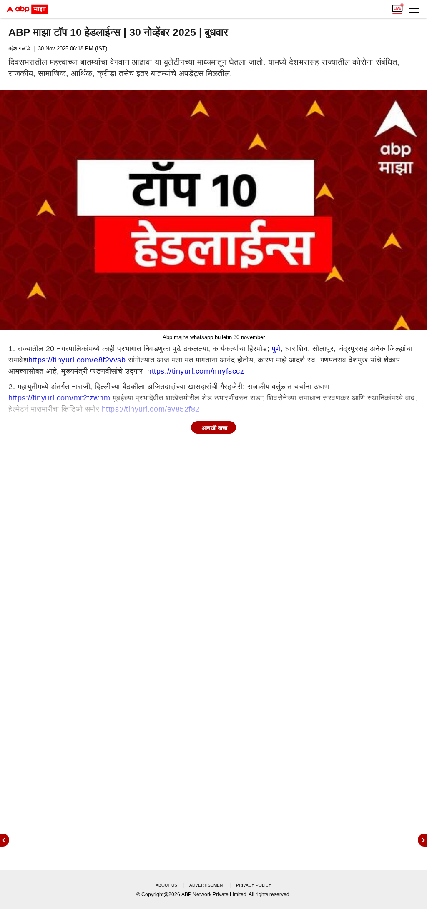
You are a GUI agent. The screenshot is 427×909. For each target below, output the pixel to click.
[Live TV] (397, 7)
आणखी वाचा (214, 428)
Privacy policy (253, 885)
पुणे (276, 349)
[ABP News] (422, 840)
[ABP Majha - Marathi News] (27, 9)
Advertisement (207, 885)
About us (166, 885)
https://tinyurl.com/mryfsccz (195, 371)
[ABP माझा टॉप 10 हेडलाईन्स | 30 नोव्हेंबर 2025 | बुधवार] (213, 210)
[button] (414, 9)
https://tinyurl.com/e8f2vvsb (77, 360)
